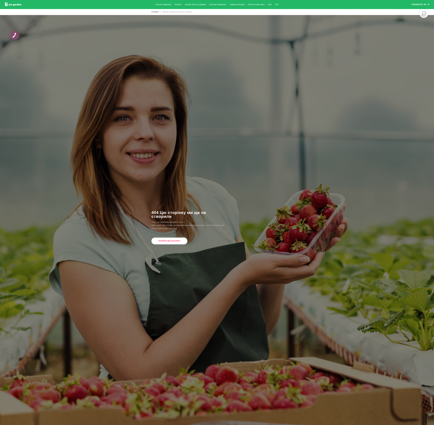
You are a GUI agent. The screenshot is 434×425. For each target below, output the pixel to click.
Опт (276, 4)
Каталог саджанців (163, 4)
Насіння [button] (178, 4)
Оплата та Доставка (256, 4)
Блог (270, 4)
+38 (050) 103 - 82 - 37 (420, 4)
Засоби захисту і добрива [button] (195, 4)
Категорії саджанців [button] (218, 4)
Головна (154, 12)
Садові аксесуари (237, 4)
